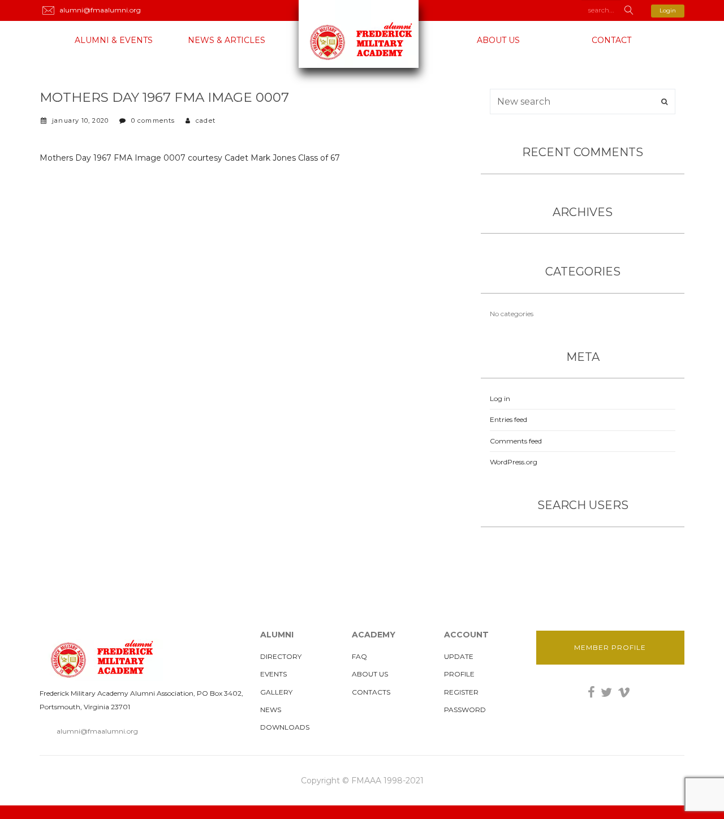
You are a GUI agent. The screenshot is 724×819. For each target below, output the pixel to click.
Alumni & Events (114, 40)
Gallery (276, 692)
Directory (280, 656)
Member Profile (610, 647)
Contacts (371, 692)
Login (668, 10)
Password (465, 709)
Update (458, 656)
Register (461, 692)
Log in (500, 398)
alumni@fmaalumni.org (97, 731)
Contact (611, 40)
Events (273, 674)
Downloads (284, 727)
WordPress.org (513, 462)
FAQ (359, 656)
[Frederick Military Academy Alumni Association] (362, 34)
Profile (459, 674)
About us (498, 40)
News (270, 709)
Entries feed (508, 419)
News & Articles (226, 40)
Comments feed (516, 441)
